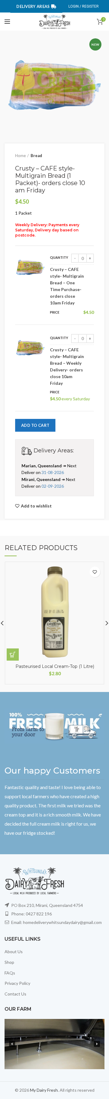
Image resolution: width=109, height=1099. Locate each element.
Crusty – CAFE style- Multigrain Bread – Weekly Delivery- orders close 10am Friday (67, 366)
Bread (36, 155)
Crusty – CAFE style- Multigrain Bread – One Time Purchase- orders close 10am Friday (67, 286)
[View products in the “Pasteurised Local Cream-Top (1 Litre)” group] (13, 654)
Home (20, 155)
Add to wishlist (36, 506)
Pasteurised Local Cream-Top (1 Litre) (54, 666)
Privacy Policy (17, 983)
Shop (9, 962)
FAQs (10, 972)
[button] (12, 1044)
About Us (14, 951)
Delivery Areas (33, 6)
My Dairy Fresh (44, 1090)
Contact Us (15, 993)
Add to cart (35, 425)
